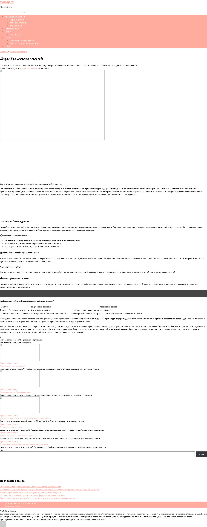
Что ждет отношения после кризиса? (12, 366)
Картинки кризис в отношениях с (11, 427)
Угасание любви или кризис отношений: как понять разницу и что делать (24, 444)
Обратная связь (13, 506)
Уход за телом (16, 26)
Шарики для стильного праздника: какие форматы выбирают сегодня (32, 495)
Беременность (17, 20)
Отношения (16, 35)
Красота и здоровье (15, 17)
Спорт (8, 38)
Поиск (3, 450)
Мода (7, 47)
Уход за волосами (18, 23)
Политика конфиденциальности (21, 503)
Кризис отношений (28, 68)
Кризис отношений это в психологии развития (15, 392)
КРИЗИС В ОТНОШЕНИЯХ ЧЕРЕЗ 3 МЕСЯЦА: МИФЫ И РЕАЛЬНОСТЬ (25, 418)
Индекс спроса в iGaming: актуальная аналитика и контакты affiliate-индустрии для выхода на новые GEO (49, 489)
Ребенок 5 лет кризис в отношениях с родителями (16, 435)
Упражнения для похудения (24, 44)
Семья (8, 32)
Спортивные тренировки (22, 41)
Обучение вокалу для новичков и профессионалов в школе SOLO (30, 486)
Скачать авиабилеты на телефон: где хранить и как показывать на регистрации (37, 498)
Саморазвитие (12, 29)
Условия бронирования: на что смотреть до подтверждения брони (30, 492)
